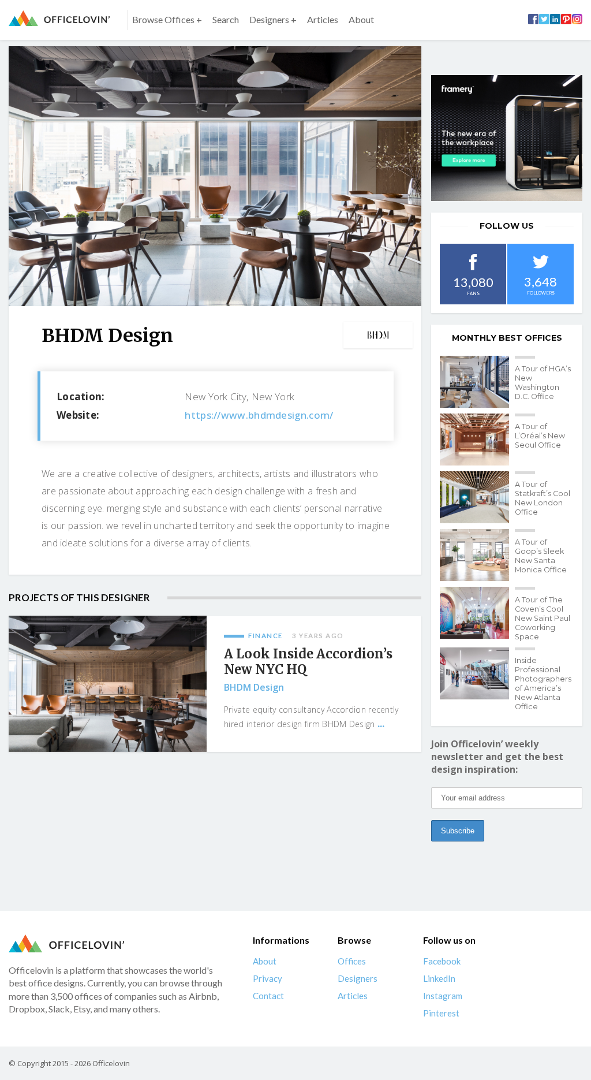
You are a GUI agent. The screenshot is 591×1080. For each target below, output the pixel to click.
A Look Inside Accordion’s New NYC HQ (308, 661)
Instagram (442, 995)
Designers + (273, 19)
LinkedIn (439, 978)
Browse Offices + (167, 19)
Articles (322, 19)
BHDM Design (254, 687)
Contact (268, 995)
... (381, 723)
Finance (265, 635)
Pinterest (441, 1013)
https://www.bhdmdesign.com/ (259, 415)
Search (225, 19)
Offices (352, 961)
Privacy (267, 978)
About (361, 19)
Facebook (442, 961)
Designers (357, 978)
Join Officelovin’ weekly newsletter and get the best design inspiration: (497, 757)
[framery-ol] (506, 138)
